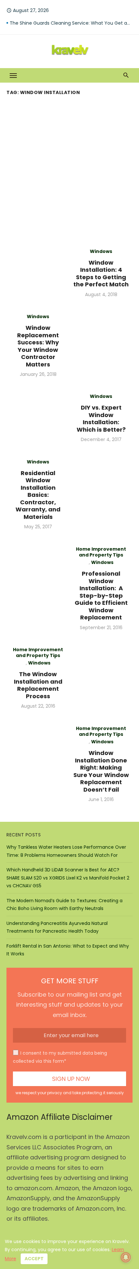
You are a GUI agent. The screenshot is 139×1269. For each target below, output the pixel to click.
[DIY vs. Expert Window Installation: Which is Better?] (38, 418)
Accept (34, 1258)
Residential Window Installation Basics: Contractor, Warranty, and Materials (38, 495)
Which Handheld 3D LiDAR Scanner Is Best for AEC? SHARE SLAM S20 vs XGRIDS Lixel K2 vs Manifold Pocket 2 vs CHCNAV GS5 (67, 878)
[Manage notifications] (126, 1257)
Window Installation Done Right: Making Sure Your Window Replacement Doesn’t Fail (101, 771)
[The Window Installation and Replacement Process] (101, 677)
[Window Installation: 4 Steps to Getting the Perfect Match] (38, 273)
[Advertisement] (69, 170)
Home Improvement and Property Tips (101, 552)
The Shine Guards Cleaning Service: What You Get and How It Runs (71, 23)
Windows (101, 251)
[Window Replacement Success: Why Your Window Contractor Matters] (101, 345)
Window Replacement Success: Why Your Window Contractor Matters (38, 346)
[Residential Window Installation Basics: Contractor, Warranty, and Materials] (101, 494)
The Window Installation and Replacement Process (38, 685)
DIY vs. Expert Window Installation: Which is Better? (101, 418)
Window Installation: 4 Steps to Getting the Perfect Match (101, 273)
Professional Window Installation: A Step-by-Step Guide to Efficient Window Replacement (101, 595)
